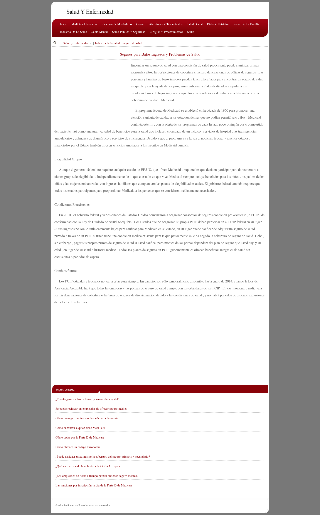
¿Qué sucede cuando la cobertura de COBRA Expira (88, 466)
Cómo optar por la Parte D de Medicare (80, 437)
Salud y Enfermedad (76, 43)
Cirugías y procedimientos (166, 32)
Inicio (63, 24)
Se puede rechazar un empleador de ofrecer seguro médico (91, 408)
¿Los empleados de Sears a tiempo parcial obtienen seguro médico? (97, 476)
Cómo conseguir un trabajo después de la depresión (87, 418)
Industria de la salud (73, 32)
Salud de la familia (246, 24)
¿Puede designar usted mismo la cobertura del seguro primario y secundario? (103, 456)
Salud (190, 32)
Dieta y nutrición (218, 24)
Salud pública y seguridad (128, 32)
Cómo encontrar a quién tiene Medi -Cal (80, 428)
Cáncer (140, 24)
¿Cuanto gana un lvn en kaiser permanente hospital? (87, 399)
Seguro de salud (132, 43)
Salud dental (195, 24)
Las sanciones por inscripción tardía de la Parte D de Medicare (94, 485)
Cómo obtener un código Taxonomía (78, 447)
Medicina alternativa (84, 24)
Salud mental (99, 32)
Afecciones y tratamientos (165, 24)
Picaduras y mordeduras (117, 24)
